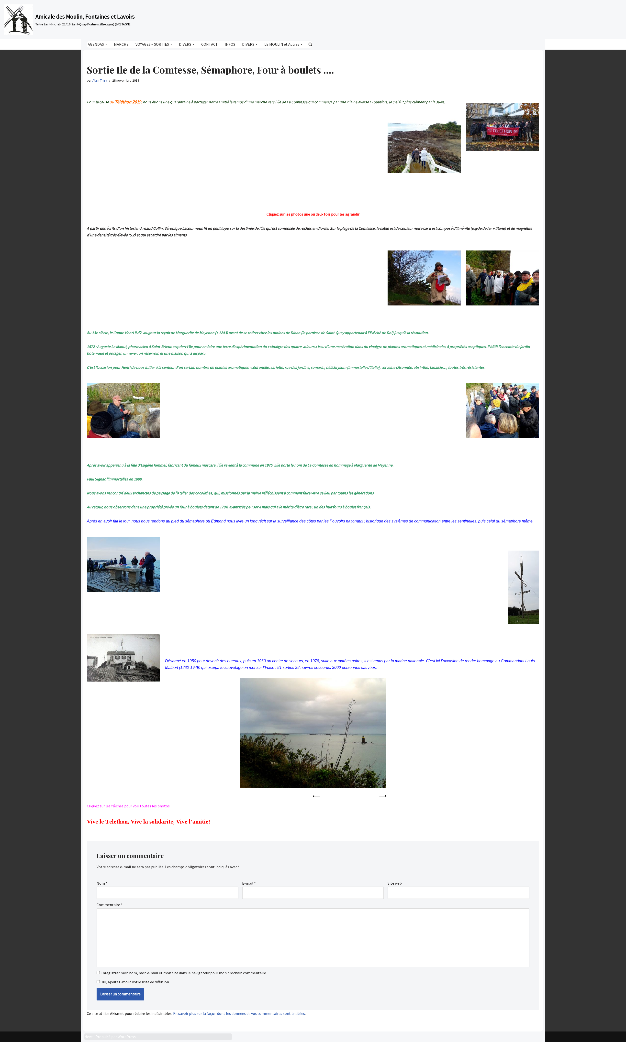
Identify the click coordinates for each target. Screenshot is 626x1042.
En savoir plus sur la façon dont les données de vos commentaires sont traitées (239, 1013)
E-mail (249, 883)
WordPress (127, 1036)
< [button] (316, 796)
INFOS (230, 44)
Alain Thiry (99, 80)
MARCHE (121, 44)
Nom (102, 883)
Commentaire (110, 904)
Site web (395, 883)
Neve (88, 1036)
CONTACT (209, 44)
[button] (106, 44)
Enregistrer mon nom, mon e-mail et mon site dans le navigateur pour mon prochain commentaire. (184, 972)
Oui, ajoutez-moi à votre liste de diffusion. (135, 981)
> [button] (382, 796)
